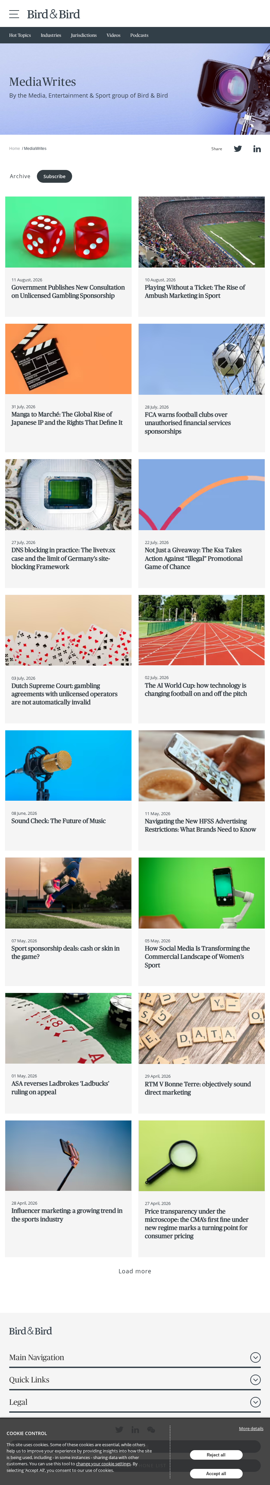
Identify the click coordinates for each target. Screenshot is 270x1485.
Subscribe (54, 176)
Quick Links (29, 1379)
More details (251, 1428)
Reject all (216, 1454)
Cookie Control (27, 1433)
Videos (114, 35)
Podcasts (139, 35)
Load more (135, 1271)
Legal (18, 1402)
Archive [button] (20, 176)
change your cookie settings (103, 1464)
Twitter (238, 149)
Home (14, 148)
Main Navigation (36, 1357)
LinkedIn (257, 148)
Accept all (216, 1473)
